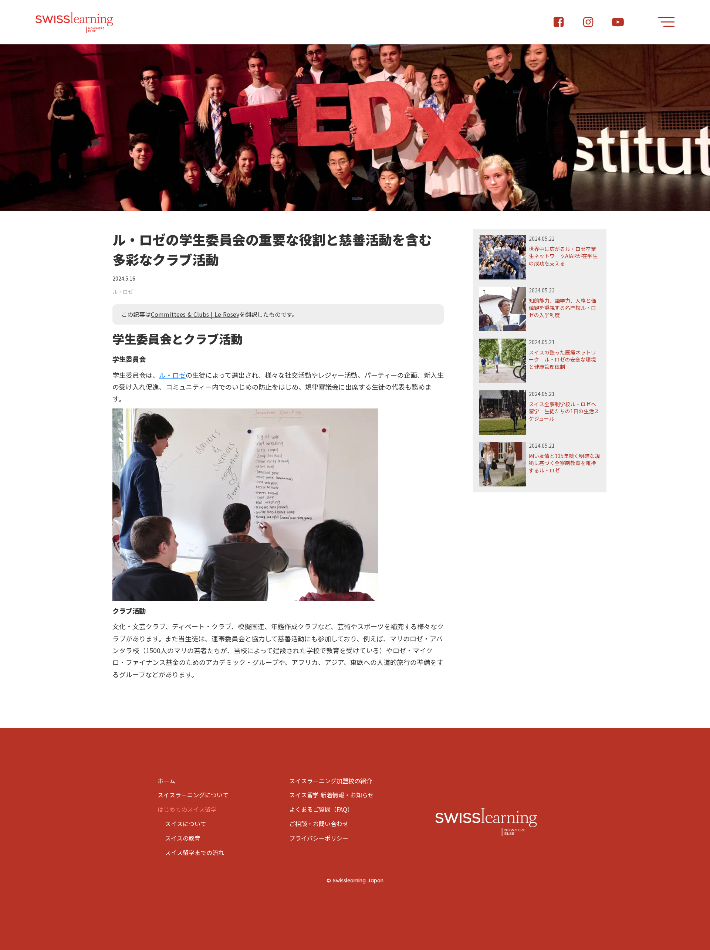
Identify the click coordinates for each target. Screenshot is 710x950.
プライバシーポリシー (318, 838)
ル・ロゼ (172, 375)
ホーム (166, 780)
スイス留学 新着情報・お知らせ (331, 794)
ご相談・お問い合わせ (318, 823)
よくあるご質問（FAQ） (321, 809)
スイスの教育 (182, 838)
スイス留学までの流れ (194, 852)
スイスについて (185, 823)
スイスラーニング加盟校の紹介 (330, 780)
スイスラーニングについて (193, 794)
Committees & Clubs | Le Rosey (195, 314)
